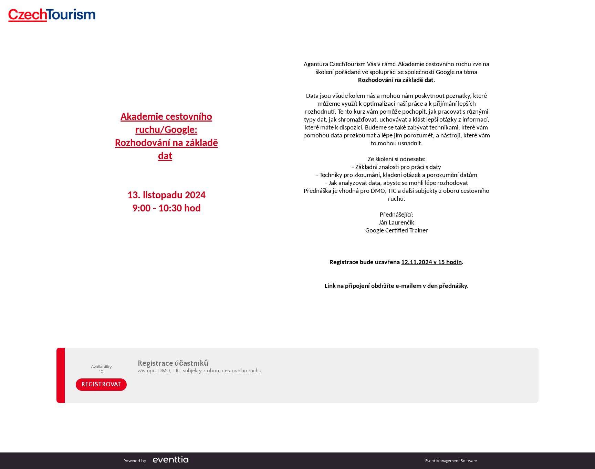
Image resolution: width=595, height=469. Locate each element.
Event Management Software (451, 461)
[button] (101, 384)
